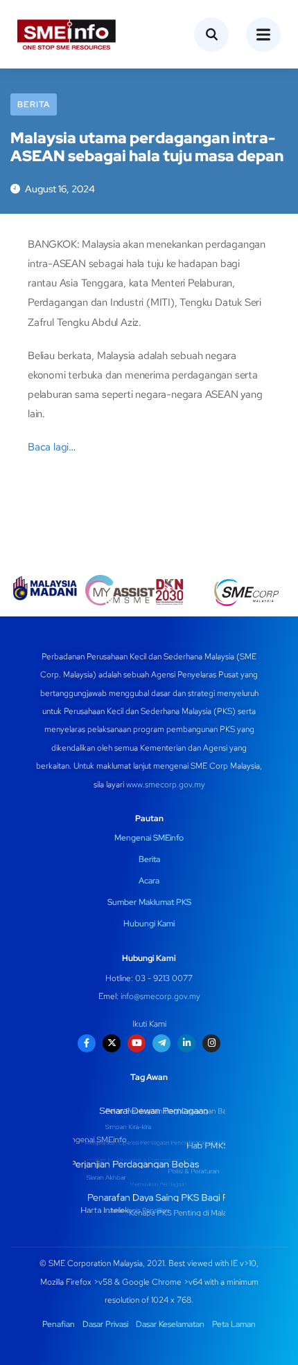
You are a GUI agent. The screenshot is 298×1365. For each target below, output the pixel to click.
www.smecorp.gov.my (165, 784)
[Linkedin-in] (186, 1043)
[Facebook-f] (87, 1043)
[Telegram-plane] (161, 1043)
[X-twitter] (112, 1043)
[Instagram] (211, 1043)
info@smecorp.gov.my (160, 996)
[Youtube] (137, 1043)
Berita (33, 104)
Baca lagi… (52, 447)
